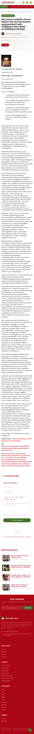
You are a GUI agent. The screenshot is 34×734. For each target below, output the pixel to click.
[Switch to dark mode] (27, 2)
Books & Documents (7, 678)
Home (3, 11)
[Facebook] (2, 640)
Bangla (3, 697)
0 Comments (6, 40)
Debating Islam (5, 681)
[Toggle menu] (31, 2)
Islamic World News (7, 675)
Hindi (2, 692)
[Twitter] (6, 640)
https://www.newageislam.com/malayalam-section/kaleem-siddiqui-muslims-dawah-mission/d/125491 (15, 448)
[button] (13, 497)
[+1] (22, 497)
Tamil (2, 699)
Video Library (5, 668)
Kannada (3, 704)
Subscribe (28, 607)
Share (6, 45)
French (3, 710)
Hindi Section (5, 673)
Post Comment (18, 520)
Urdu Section (5, 670)
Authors (3, 654)
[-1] (20, 497)
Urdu (2, 689)
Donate (3, 718)
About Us (4, 652)
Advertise (4, 721)
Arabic (3, 694)
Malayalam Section (12, 11)
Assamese (4, 702)
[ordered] (5, 500)
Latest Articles (5, 665)
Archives (3, 657)
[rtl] (16, 497)
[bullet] (7, 500)
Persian (3, 707)
